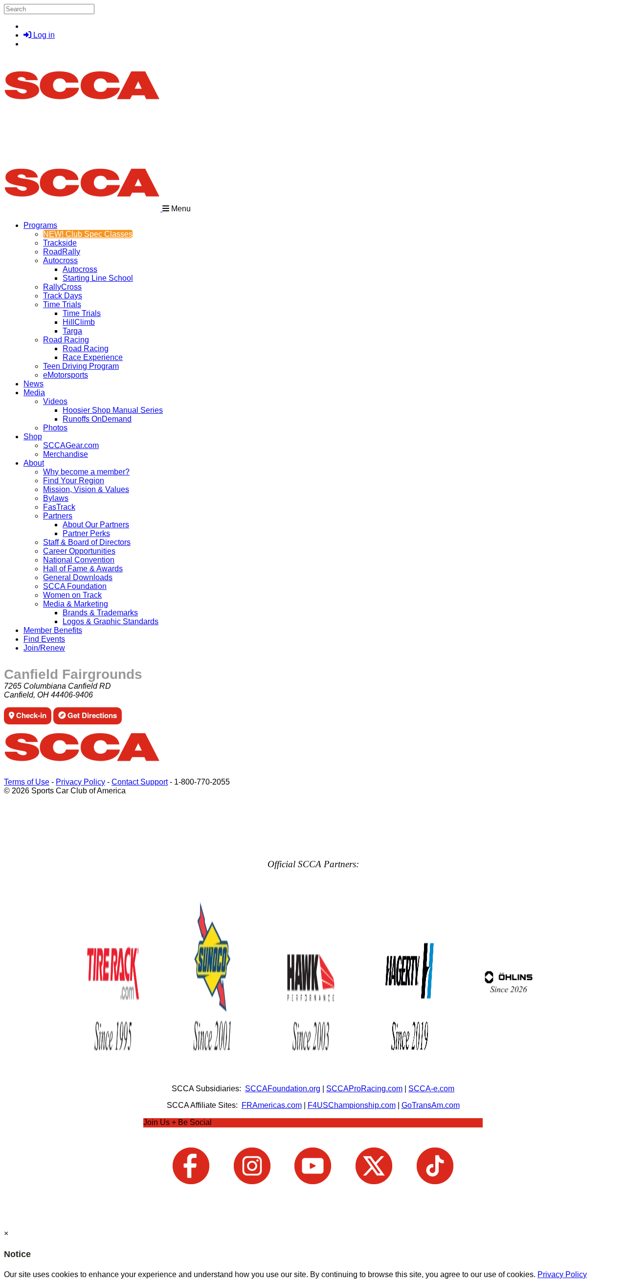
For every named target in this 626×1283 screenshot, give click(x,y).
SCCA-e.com (431, 1088)
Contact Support (140, 782)
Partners (57, 516)
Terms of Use (26, 782)
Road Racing (66, 340)
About (33, 463)
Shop (32, 436)
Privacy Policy (80, 782)
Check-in (30, 715)
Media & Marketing (75, 604)
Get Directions (91, 715)
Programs (40, 225)
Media (34, 392)
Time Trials (62, 304)
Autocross (60, 260)
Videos (55, 401)
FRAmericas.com (272, 1105)
